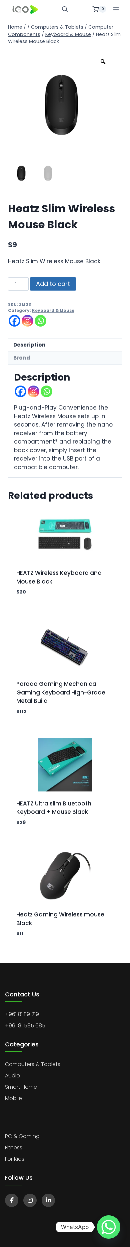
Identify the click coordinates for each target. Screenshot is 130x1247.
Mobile (13, 1098)
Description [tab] (29, 344)
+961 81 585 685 (25, 1025)
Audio (12, 1075)
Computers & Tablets (32, 1064)
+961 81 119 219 (22, 1014)
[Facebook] (14, 321)
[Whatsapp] (40, 321)
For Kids (14, 1159)
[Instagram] (27, 321)
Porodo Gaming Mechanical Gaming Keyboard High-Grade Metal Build (60, 692)
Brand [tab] (21, 357)
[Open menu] (116, 9)
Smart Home (21, 1087)
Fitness (13, 1147)
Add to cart (53, 284)
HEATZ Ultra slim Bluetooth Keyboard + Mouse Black (53, 807)
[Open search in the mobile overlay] (65, 9)
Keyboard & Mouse (53, 310)
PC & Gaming (22, 1136)
